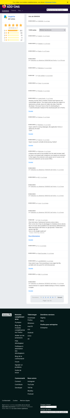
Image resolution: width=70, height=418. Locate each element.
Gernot (40, 140)
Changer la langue (45, 404)
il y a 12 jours (45, 51)
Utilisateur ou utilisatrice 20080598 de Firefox (44, 60)
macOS (30, 326)
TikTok (30, 388)
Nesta (39, 51)
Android (30, 332)
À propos (18, 322)
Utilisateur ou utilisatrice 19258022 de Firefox (44, 283)
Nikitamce (41, 68)
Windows (31, 323)
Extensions (5, 10)
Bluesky (30, 391)
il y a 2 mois (46, 91)
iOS (29, 329)
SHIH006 (40, 21)
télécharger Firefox (50, 2)
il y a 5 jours (46, 36)
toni (39, 220)
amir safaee (41, 75)
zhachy (40, 36)
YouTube (31, 384)
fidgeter (40, 43)
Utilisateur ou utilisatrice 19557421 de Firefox (43, 212)
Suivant (60, 297)
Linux (29, 336)
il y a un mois (48, 68)
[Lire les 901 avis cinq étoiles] (13, 30)
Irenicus (40, 117)
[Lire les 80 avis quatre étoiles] (13, 33)
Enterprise (43, 328)
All (28, 339)
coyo (39, 203)
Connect (18, 381)
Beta (42, 321)
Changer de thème (45, 409)
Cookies (15, 400)
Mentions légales (25, 400)
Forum (17, 362)
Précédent (35, 297)
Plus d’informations (34, 236)
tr (38, 245)
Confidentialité (6, 400)
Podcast (31, 394)
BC (39, 177)
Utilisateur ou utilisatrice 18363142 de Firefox (43, 195)
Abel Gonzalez (42, 253)
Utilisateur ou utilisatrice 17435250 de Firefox (44, 169)
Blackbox (40, 124)
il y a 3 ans (47, 21)
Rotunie (40, 91)
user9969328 (42, 261)
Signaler (31, 111)
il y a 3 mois (47, 151)
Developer (18, 388)
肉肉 (39, 274)
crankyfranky (42, 98)
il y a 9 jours (46, 43)
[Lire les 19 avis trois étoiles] (13, 35)
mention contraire (10, 405)
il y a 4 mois (60, 195)
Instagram (31, 381)
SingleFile (11, 16)
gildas (13, 19)
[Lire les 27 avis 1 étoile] (13, 40)
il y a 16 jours (61, 60)
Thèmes (13, 10)
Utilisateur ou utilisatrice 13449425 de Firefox (44, 186)
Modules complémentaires (19, 317)
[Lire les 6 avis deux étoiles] (13, 37)
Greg (39, 83)
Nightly (43, 318)
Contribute (18, 384)
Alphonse (40, 151)
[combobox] (57, 10)
